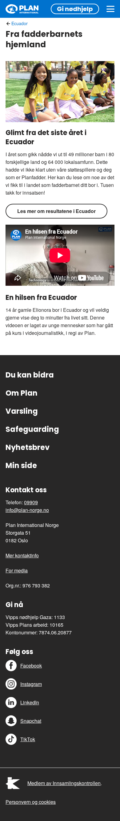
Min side (21, 465)
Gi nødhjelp (75, 9)
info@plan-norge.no (27, 509)
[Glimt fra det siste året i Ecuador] (60, 91)
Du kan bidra (30, 375)
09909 (31, 502)
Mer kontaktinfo (22, 555)
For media (17, 570)
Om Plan (22, 393)
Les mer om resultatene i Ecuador (56, 211)
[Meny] (110, 9)
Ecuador (19, 23)
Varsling (22, 411)
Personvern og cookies (31, 801)
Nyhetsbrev (28, 447)
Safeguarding (32, 429)
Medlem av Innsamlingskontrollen (64, 783)
